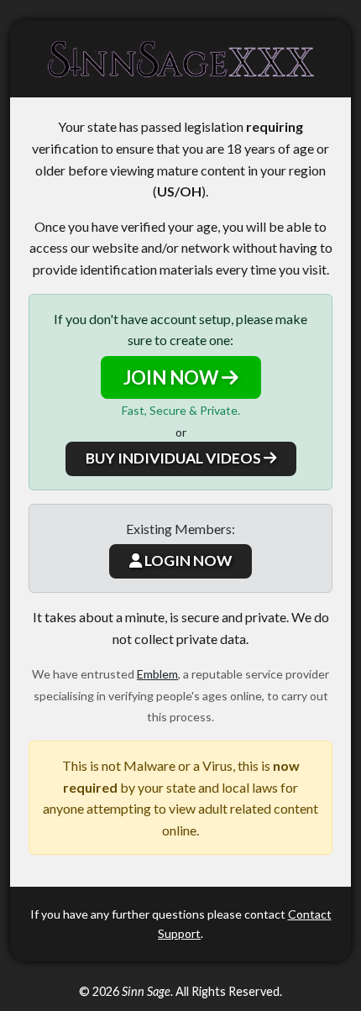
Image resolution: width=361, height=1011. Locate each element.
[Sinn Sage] (180, 59)
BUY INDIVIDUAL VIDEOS (175, 458)
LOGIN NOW (187, 560)
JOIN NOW (172, 377)
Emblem (157, 674)
